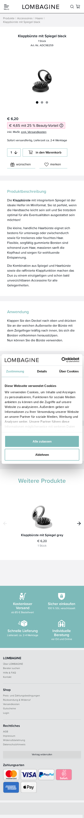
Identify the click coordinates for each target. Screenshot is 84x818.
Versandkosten (11, 704)
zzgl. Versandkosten (33, 132)
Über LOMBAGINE (13, 664)
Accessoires (25, 18)
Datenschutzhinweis (14, 744)
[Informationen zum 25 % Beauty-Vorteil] (61, 125)
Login (6, 713)
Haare (39, 18)
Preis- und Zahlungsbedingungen (21, 695)
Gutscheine (9, 708)
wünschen (23, 164)
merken (55, 164)
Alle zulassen (42, 441)
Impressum (9, 735)
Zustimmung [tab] (15, 371)
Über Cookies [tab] (69, 371)
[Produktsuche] (72, 6)
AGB (5, 731)
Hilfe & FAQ (9, 672)
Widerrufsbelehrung (14, 740)
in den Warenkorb (48, 152)
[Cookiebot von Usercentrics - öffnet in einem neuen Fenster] (61, 360)
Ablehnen (42, 454)
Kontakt (7, 677)
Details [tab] (42, 371)
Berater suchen (11, 668)
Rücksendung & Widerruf (16, 699)
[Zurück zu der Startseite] (40, 6)
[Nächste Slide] (79, 523)
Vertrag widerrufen (42, 754)
